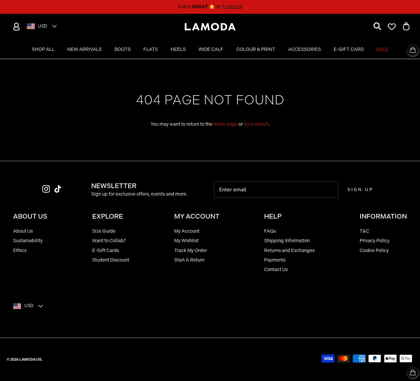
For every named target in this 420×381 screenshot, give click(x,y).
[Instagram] (46, 189)
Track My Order (190, 250)
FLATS (150, 49)
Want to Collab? (109, 240)
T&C (364, 231)
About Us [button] (30, 216)
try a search (256, 124)
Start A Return (189, 260)
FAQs (270, 231)
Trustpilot (232, 7)
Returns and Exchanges (289, 250)
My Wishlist (186, 240)
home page (225, 124)
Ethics (20, 250)
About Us (23, 231)
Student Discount (110, 260)
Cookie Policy (374, 250)
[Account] (15, 27)
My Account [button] (197, 216)
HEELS (178, 49)
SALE (382, 49)
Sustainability (28, 240)
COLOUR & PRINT (255, 49)
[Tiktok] (58, 189)
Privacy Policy (374, 240)
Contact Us (276, 269)
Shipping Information (287, 240)
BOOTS (123, 49)
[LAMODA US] (210, 27)
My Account (187, 231)
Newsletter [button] (113, 186)
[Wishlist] (392, 27)
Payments (274, 260)
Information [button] (383, 216)
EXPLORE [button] (107, 216)
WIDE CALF (211, 49)
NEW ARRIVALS (84, 49)
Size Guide (104, 231)
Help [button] (273, 216)
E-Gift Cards (105, 250)
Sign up (360, 190)
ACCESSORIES (304, 49)
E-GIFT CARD (349, 49)
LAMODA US (30, 359)
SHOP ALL (43, 49)
